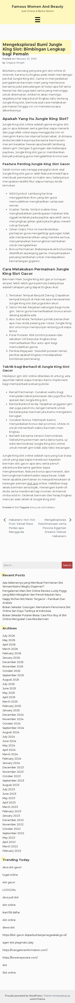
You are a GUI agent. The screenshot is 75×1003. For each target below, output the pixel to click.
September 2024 (13, 727)
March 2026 (10, 648)
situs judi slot (10, 897)
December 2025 (13, 662)
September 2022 (13, 833)
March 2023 (10, 806)
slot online (9, 904)
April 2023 (9, 802)
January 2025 (11, 710)
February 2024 (11, 758)
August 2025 (10, 679)
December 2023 (13, 767)
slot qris (32, 483)
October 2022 (11, 828)
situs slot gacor (12, 867)
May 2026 (8, 640)
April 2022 (9, 842)
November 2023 (13, 771)
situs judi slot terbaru (42, 507)
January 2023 (11, 815)
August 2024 (10, 732)
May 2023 (8, 798)
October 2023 (11, 776)
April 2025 (8, 697)
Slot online (9, 972)
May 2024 (8, 745)
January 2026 (11, 657)
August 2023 (10, 785)
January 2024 (11, 763)
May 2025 (8, 692)
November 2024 (13, 719)
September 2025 (13, 675)
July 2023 (8, 789)
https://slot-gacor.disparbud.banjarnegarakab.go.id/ (34, 935)
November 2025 (12, 666)
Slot (17, 507)
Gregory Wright (15, 62)
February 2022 (11, 850)
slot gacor (8, 882)
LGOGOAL (9, 889)
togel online (10, 874)
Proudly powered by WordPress (23, 995)
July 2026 (8, 635)
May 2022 (8, 837)
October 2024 (11, 723)
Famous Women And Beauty (37, 7)
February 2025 (11, 706)
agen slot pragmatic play (18, 942)
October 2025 (11, 670)
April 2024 (9, 749)
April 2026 (8, 644)
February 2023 (11, 811)
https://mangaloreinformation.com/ (25, 950)
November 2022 (13, 824)
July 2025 (8, 684)
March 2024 (10, 754)
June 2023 (9, 793)
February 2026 (11, 653)
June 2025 (9, 688)
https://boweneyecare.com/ (20, 957)
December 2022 (13, 820)
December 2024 (13, 714)
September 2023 (13, 780)
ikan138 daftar (11, 912)
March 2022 (10, 846)
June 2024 (9, 741)
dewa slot (8, 927)
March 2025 (10, 701)
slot (4, 965)
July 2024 (8, 736)
